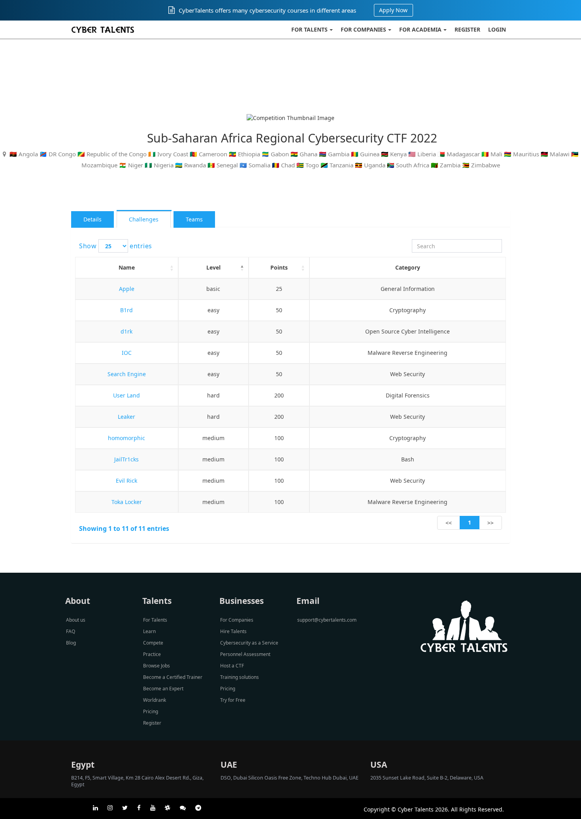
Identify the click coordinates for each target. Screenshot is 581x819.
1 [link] (469, 522)
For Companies (363, 29)
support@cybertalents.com (327, 620)
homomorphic (126, 438)
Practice (152, 654)
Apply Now (393, 10)
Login (497, 29)
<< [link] (448, 523)
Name (127, 267)
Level (213, 267)
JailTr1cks (126, 459)
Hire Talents (233, 631)
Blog (71, 642)
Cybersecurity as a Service (249, 642)
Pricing (150, 711)
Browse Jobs (156, 665)
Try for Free (232, 700)
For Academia (420, 29)
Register (467, 29)
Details (92, 219)
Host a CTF (232, 665)
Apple (126, 288)
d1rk (126, 331)
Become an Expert (163, 688)
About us (75, 620)
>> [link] (490, 523)
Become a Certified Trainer (172, 677)
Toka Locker (126, 502)
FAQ (70, 631)
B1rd (126, 310)
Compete (153, 642)
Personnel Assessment (245, 654)
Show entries (115, 246)
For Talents (309, 29)
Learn (149, 631)
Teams (194, 219)
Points (279, 267)
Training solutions (239, 677)
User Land (126, 395)
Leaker (126, 416)
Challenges (143, 219)
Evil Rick (126, 480)
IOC (127, 352)
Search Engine (127, 374)
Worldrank (154, 700)
